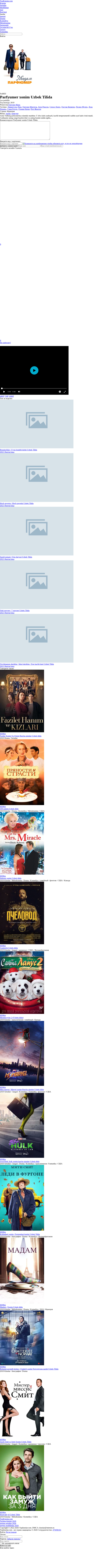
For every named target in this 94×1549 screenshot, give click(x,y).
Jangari (3, 16)
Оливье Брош (24, 109)
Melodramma (5, 23)
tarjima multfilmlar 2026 (9, 1526)
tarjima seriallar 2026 (8, 1523)
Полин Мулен (82, 107)
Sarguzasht (4, 25)
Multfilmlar (4, 8)
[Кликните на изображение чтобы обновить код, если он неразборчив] (52, 143)
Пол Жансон (36, 109)
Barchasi (3, 12)
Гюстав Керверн (68, 107)
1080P (11, 396)
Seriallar (3, 5)
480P (2, 396)
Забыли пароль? (13, 1539)
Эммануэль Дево (14, 107)
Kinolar (3, 3)
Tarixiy (3, 29)
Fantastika (4, 32)
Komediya (4, 21)
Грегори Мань (14, 105)
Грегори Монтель (30, 107)
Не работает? (5, 343)
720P (6, 396)
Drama (2, 19)
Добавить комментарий (8, 146)
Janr (1, 10)
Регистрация (11, 1532)
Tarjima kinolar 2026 (8, 1521)
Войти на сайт (5, 1546)
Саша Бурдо (12, 109)
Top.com (6, 1)
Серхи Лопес (55, 107)
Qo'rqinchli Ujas (6, 27)
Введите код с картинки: (10, 141)
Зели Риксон (43, 107)
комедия (15, 114)
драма (8, 114)
